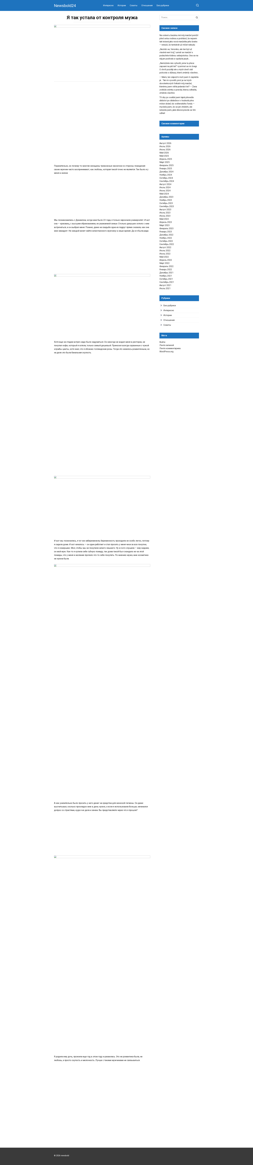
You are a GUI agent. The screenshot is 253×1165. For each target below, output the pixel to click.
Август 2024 (165, 184)
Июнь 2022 (165, 253)
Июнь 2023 (165, 216)
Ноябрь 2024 (165, 175)
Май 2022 (164, 257)
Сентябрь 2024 (166, 181)
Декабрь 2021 (166, 272)
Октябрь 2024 (166, 178)
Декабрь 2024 (166, 171)
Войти (162, 342)
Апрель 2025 (165, 159)
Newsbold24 (65, 5)
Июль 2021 (165, 288)
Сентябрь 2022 (166, 244)
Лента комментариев (170, 348)
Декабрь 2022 (166, 235)
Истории (122, 5)
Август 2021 (165, 285)
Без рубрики (163, 5)
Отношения (147, 5)
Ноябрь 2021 (165, 276)
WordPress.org (166, 351)
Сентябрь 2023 (166, 206)
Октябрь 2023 (166, 203)
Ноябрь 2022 (165, 238)
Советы (133, 5)
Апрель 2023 (165, 222)
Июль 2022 (165, 250)
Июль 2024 (165, 187)
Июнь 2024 (165, 190)
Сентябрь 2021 (166, 282)
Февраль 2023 (166, 228)
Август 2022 (165, 247)
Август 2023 (165, 209)
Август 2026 (165, 143)
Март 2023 (164, 225)
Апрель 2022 (165, 260)
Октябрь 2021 (166, 279)
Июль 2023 (165, 212)
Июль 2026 (165, 146)
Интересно (108, 5)
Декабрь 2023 (166, 197)
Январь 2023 (165, 231)
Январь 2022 (165, 269)
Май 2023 (164, 219)
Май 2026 (164, 152)
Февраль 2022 (166, 266)
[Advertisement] (102, 104)
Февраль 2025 (166, 165)
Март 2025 (164, 162)
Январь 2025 (165, 168)
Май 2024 (164, 194)
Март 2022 (164, 263)
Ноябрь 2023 (165, 200)
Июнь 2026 (165, 149)
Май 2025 (164, 156)
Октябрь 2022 (166, 241)
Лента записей (166, 345)
